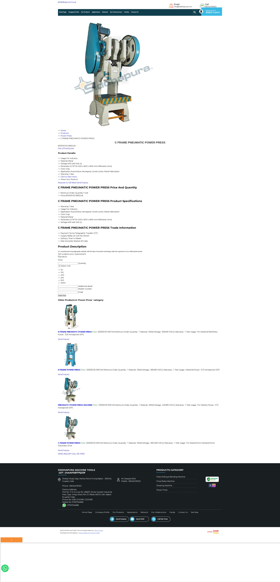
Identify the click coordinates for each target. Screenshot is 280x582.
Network (105, 12)
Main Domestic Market (70, 241)
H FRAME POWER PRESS (69, 370)
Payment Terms (68, 233)
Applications (96, 12)
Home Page (62, 12)
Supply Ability (67, 236)
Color (63, 214)
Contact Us (134, 12)
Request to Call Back (67, 183)
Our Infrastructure (116, 12)
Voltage (64, 222)
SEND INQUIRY (64, 454)
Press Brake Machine (165, 481)
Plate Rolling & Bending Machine (170, 477)
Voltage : (164, 332)
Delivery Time (67, 238)
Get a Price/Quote (66, 148)
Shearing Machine (164, 486)
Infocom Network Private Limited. (89, 533)
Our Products (85, 12)
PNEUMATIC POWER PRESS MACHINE (75, 405)
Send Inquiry (82, 183)
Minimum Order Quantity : (127, 332)
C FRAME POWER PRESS (69, 443)
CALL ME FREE (78, 454)
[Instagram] (214, 486)
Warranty (65, 206)
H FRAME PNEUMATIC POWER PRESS (75, 332)
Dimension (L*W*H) (69, 220)
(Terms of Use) (98, 530)
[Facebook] (210, 486)
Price (63, 196)
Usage (63, 209)
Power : (71, 335)
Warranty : (182, 332)
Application (65, 212)
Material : (146, 332)
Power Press (161, 490)
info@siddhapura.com (183, 7)
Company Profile (73, 12)
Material (64, 217)
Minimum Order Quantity (72, 193)
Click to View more (69, 177)
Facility (126, 12)
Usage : (204, 332)
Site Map (194, 512)
